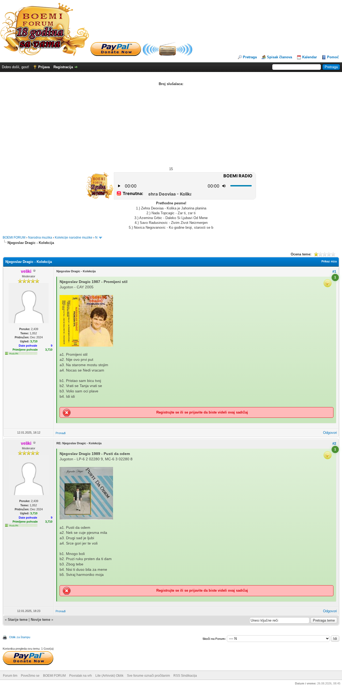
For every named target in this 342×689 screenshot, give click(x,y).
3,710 (48, 349)
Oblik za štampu (19, 637)
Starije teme (18, 620)
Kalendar (309, 57)
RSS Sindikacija (185, 675)
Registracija (63, 67)
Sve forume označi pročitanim (148, 675)
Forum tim (10, 675)
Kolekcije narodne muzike (73, 237)
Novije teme (40, 620)
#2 (334, 444)
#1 (334, 272)
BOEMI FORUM (14, 237)
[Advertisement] (171, 126)
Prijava (44, 67)
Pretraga (250, 57)
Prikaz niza (329, 261)
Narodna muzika (40, 237)
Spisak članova (279, 57)
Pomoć (333, 57)
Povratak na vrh (80, 675)
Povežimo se (30, 675)
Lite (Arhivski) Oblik (109, 675)
